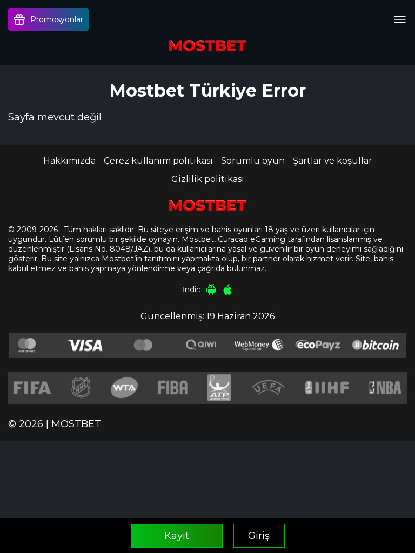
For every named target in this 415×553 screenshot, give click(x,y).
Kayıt (176, 536)
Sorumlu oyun (253, 161)
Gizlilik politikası (207, 179)
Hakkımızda (69, 161)
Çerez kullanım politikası (158, 161)
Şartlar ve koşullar (332, 161)
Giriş (259, 536)
